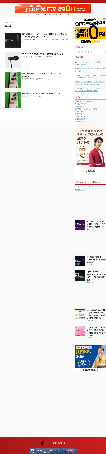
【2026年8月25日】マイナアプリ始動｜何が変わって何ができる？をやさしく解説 (90, 89)
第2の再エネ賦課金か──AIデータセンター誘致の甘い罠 (90, 70)
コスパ (45, 96)
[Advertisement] (90, 205)
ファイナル (44, 39)
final (33, 39)
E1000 (35, 56)
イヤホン (37, 39)
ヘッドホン (51, 39)
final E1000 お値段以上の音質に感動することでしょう (43, 54)
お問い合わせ (80, 190)
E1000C (39, 79)
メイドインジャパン (60, 39)
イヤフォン (40, 96)
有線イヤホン (49, 56)
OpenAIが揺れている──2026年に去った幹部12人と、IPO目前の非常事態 (90, 76)
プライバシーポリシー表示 (85, 186)
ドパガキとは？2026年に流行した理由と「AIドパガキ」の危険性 (90, 63)
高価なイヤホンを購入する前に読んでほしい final (41, 93)
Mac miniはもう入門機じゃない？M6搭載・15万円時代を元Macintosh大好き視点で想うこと (90, 83)
